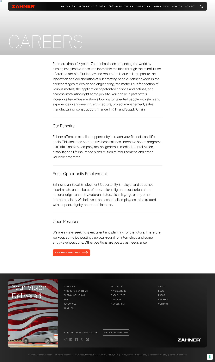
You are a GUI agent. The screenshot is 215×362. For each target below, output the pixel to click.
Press (161, 295)
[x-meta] (82, 340)
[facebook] (76, 340)
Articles (116, 299)
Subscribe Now (113, 332)
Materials (67, 6)
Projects (142, 6)
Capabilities (118, 295)
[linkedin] (71, 340)
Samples (69, 308)
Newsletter (118, 304)
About (176, 6)
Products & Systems (76, 291)
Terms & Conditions (178, 354)
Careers (163, 299)
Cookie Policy (141, 354)
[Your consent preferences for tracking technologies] (210, 357)
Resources (70, 304)
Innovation (160, 6)
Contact (190, 6)
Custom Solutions (120, 6)
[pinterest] (87, 340)
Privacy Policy (127, 354)
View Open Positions (67, 252)
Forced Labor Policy (158, 354)
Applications (118, 291)
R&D (66, 299)
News (161, 291)
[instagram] (65, 340)
